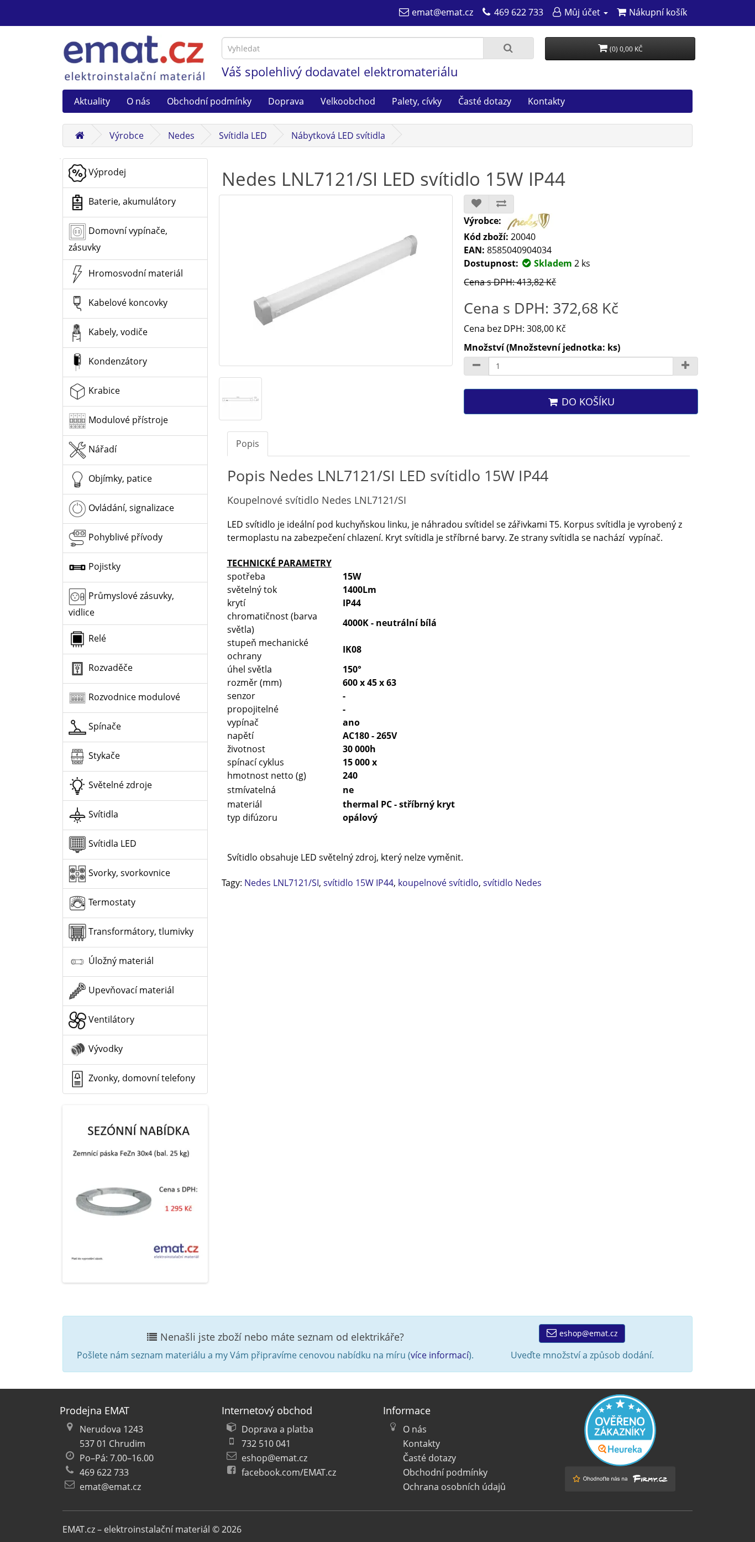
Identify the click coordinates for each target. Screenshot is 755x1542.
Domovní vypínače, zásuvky (118, 239)
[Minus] (476, 366)
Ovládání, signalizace (130, 508)
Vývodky (104, 1049)
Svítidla (102, 814)
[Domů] (79, 135)
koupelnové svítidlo (438, 883)
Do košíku (587, 401)
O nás (138, 101)
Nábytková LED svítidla (338, 135)
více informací (440, 1355)
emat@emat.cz (110, 1487)
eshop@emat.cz (587, 1333)
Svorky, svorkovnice (128, 873)
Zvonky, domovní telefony (140, 1078)
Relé (96, 638)
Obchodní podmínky (209, 101)
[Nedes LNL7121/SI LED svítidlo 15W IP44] (336, 280)
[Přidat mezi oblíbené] (476, 204)
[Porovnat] (501, 204)
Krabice (103, 390)
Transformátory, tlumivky (139, 931)
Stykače (103, 755)
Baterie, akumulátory (131, 201)
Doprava (286, 101)
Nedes (181, 135)
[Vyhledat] (508, 48)
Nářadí (101, 449)
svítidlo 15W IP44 (358, 883)
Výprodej (106, 172)
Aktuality (92, 101)
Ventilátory (110, 1019)
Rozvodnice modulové (133, 697)
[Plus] (685, 366)
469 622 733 (104, 1472)
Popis (247, 443)
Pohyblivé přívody (124, 537)
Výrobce (126, 135)
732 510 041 (266, 1443)
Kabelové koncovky (126, 302)
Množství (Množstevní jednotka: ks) (542, 347)
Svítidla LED (243, 135)
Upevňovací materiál (130, 990)
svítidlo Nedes (512, 883)
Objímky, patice (119, 478)
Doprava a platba (277, 1429)
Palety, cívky (417, 101)
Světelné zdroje (119, 785)
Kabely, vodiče (117, 332)
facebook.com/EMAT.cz (289, 1472)
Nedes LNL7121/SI (281, 883)
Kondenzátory (116, 361)
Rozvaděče (109, 667)
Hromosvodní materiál (134, 273)
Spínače (103, 726)
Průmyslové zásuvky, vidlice (121, 604)
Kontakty (546, 101)
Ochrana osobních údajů (454, 1487)
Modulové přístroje (127, 420)
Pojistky (103, 566)
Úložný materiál (120, 961)
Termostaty (110, 902)
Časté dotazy (484, 101)
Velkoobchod (348, 101)
